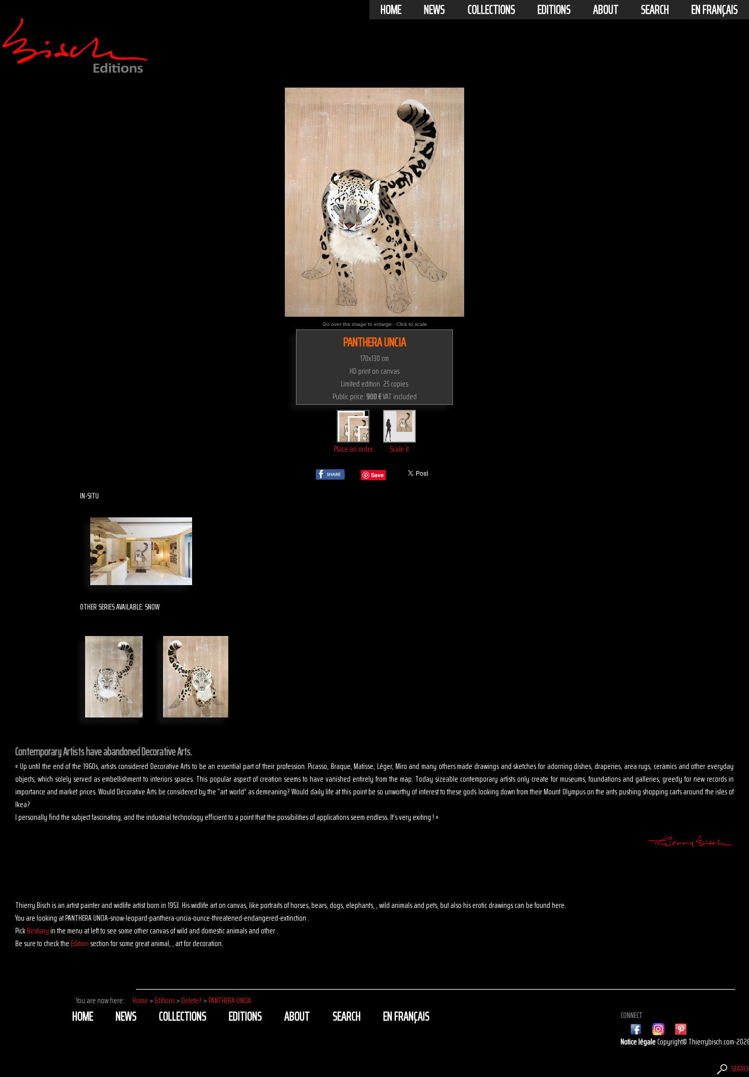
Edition (80, 943)
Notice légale (639, 1041)
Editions (554, 9)
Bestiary (38, 930)
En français (714, 9)
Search (655, 9)
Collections (491, 9)
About (606, 9)
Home (391, 9)
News (434, 9)
